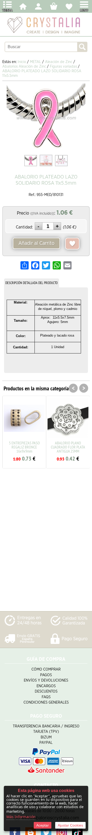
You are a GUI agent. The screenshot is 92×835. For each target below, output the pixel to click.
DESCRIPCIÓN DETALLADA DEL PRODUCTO (31, 282)
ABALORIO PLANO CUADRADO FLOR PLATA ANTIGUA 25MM (68, 447)
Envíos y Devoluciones (46, 680)
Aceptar (42, 825)
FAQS (46, 697)
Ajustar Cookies (70, 825)
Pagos (46, 675)
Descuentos (46, 691)
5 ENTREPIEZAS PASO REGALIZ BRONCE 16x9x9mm (24, 447)
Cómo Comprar (46, 669)
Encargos (46, 686)
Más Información (21, 816)
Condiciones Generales (46, 702)
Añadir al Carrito (36, 243)
